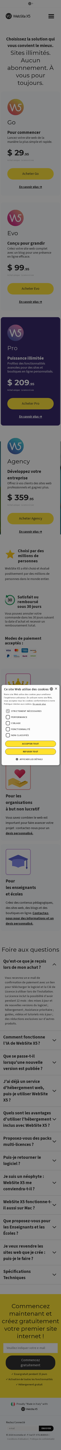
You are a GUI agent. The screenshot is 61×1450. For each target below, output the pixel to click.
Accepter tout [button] (30, 743)
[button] (30, 759)
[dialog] (30, 725)
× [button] (56, 689)
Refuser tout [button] (30, 751)
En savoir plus (39, 704)
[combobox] (51, 688)
